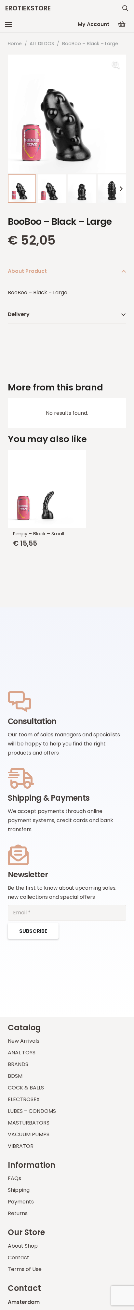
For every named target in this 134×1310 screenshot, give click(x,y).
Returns (18, 1213)
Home (15, 43)
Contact (18, 1257)
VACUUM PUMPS (28, 1134)
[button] (125, 8)
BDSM (15, 1076)
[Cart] (121, 24)
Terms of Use (25, 1269)
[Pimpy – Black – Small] (67, 489)
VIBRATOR (21, 1146)
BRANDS (18, 1064)
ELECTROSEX (24, 1099)
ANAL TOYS (21, 1052)
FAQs (14, 1178)
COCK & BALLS (26, 1087)
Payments (21, 1201)
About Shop (23, 1246)
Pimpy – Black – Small (38, 533)
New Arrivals (23, 1041)
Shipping (19, 1190)
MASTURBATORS (28, 1122)
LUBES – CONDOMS (32, 1111)
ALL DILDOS (42, 43)
